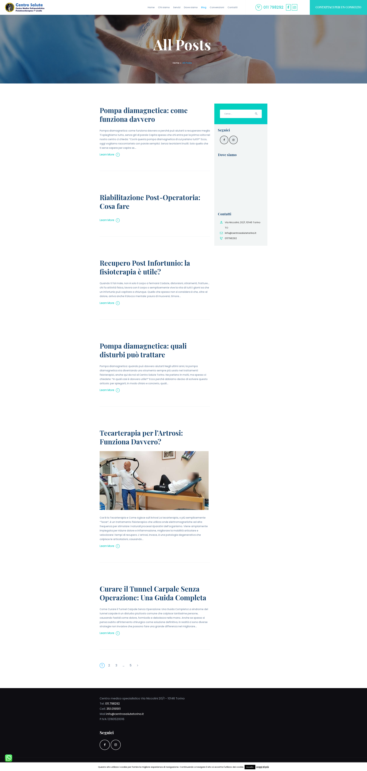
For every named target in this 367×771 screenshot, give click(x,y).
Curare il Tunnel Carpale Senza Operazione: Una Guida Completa (153, 593)
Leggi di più (262, 766)
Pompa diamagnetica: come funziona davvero (144, 114)
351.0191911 (114, 709)
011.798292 (112, 704)
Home (176, 63)
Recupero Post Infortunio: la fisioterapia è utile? (145, 267)
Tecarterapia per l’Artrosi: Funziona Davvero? (141, 437)
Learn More (107, 154)
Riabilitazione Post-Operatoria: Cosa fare (150, 201)
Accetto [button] (250, 767)
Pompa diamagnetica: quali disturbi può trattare (143, 350)
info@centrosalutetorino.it (240, 233)
